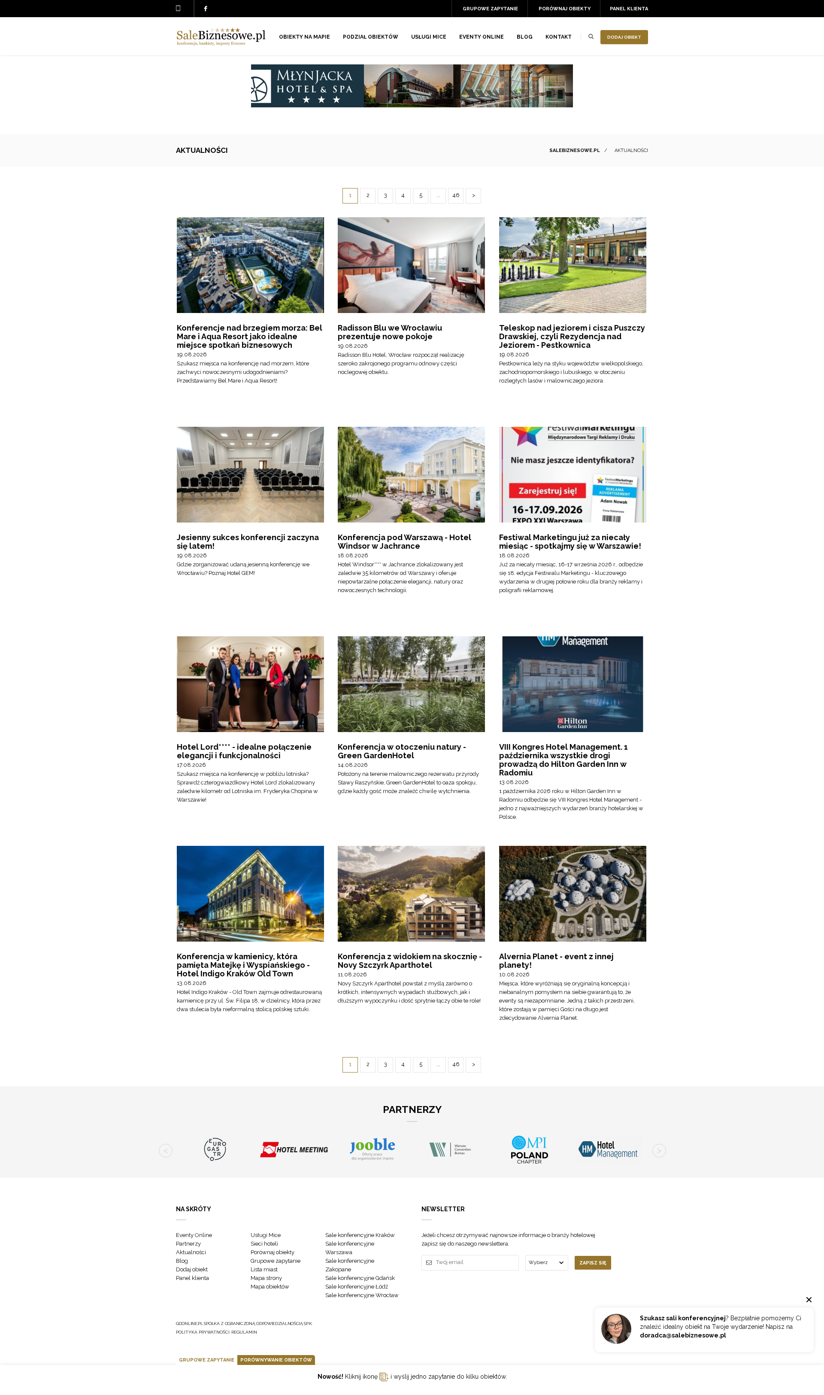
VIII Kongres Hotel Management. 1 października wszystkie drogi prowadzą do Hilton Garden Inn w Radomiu (563, 759)
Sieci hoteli (264, 1243)
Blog (525, 37)
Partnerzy (188, 1243)
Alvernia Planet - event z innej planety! (556, 961)
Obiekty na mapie (304, 37)
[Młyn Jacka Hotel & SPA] (412, 105)
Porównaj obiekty (565, 9)
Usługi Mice (266, 1235)
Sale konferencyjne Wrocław (362, 1295)
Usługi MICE (428, 37)
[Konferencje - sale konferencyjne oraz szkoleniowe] (221, 43)
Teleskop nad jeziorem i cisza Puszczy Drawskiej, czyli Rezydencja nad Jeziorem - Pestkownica (572, 336)
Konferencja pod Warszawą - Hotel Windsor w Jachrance (404, 541)
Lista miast (264, 1269)
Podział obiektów (370, 37)
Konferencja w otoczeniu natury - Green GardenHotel (402, 751)
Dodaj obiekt (624, 37)
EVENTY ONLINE (481, 37)
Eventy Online (194, 1235)
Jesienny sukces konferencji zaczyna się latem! (248, 541)
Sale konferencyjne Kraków (360, 1235)
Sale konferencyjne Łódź (356, 1286)
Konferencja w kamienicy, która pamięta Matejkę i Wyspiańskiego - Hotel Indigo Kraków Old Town (243, 965)
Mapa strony (266, 1278)
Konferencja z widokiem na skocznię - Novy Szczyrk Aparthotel (410, 961)
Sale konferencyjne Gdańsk (360, 1278)
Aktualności (191, 1252)
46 (456, 195)
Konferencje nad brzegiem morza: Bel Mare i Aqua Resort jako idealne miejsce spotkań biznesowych (249, 336)
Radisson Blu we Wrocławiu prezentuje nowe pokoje (390, 332)
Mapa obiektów (270, 1286)
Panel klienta (629, 9)
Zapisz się (592, 1263)
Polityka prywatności (203, 1332)
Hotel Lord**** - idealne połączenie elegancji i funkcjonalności (244, 751)
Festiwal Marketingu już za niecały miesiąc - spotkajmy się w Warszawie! (570, 541)
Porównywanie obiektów (276, 1360)
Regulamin (244, 1332)
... (438, 195)
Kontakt (558, 37)
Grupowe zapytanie (490, 9)
